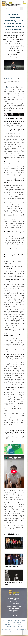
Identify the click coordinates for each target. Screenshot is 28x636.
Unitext (8, 622)
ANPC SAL (8, 626)
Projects (23, 620)
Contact (20, 626)
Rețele (13, 622)
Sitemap (19, 622)
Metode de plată (8, 624)
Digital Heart (16, 632)
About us (10, 620)
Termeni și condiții (19, 624)
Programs (16, 620)
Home (4, 620)
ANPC (14, 626)
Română (6, 87)
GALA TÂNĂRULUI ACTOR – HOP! (12, 566)
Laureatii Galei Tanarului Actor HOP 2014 (13, 550)
